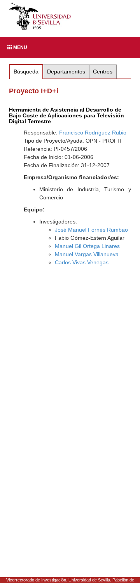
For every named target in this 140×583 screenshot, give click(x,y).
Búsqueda (26, 71)
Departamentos (66, 71)
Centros (102, 71)
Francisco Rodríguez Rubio (92, 132)
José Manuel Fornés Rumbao (91, 230)
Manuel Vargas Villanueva (87, 254)
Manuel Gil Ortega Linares (87, 246)
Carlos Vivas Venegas (81, 262)
